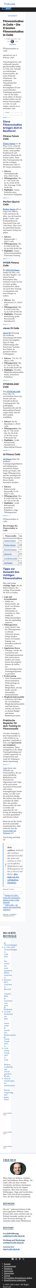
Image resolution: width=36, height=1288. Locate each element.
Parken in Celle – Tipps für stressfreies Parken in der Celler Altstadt (11, 898)
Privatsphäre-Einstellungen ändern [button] (18, 1278)
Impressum (8, 1271)
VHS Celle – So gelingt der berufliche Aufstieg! (12, 907)
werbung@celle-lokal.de (13, 1242)
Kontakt (7, 1264)
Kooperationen (10, 1266)
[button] (3, 11)
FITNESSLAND (13, 391)
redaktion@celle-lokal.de (14, 1236)
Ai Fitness (7, 459)
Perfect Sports (9, 209)
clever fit (7, 333)
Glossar (7, 1275)
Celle (5, 768)
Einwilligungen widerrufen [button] (15, 1280)
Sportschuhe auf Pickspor (9, 831)
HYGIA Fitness (13, 270)
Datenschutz (9, 1273)
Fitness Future (9, 143)
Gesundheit (12, 15)
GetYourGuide (9, 1129)
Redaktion (8, 1268)
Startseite (5, 914)
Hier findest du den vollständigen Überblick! (13, 878)
